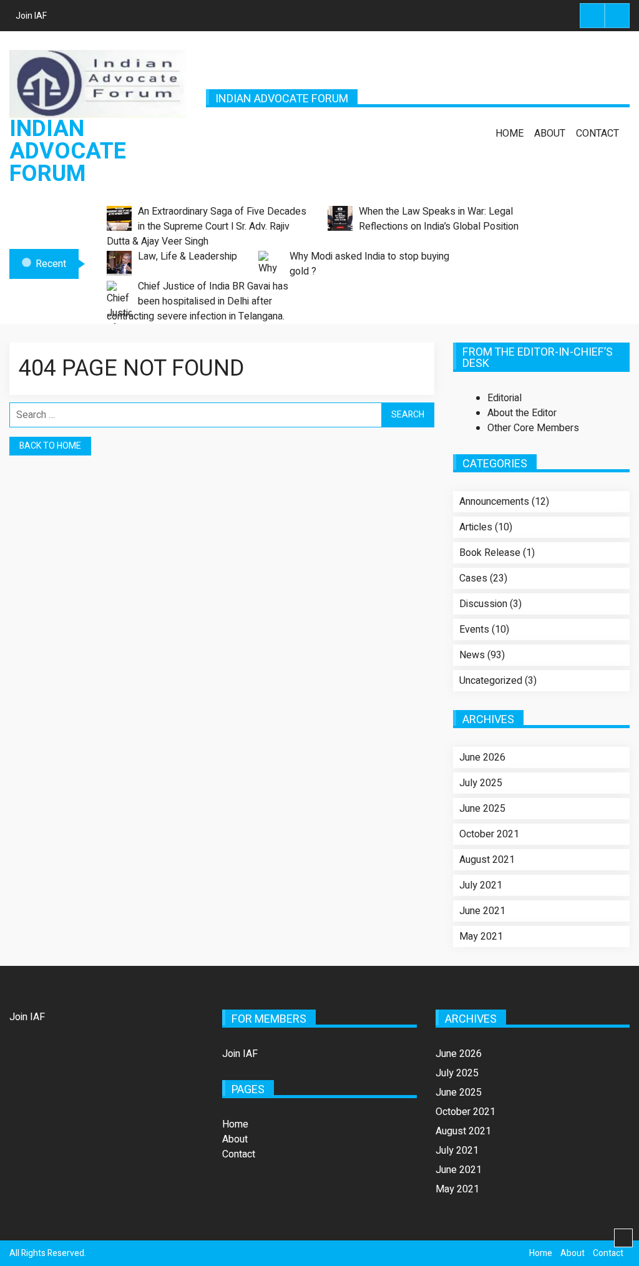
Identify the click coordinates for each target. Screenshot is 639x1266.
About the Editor (522, 413)
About (549, 133)
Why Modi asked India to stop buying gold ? (369, 264)
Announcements (494, 501)
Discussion (483, 603)
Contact (597, 133)
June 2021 (482, 910)
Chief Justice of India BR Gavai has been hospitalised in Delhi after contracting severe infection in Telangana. (197, 301)
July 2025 (480, 783)
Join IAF (31, 15)
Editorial (504, 398)
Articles (475, 527)
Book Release (489, 552)
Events (474, 629)
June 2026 (482, 757)
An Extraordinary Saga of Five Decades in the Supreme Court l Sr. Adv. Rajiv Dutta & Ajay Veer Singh (206, 226)
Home (509, 133)
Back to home (50, 445)
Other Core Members (533, 428)
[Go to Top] (623, 1238)
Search (592, 15)
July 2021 (480, 885)
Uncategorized (490, 680)
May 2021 (481, 936)
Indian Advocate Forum (67, 151)
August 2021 (487, 859)
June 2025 (482, 808)
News (472, 655)
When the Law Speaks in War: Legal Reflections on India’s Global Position (439, 219)
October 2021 (489, 834)
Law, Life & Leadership (187, 256)
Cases (473, 578)
